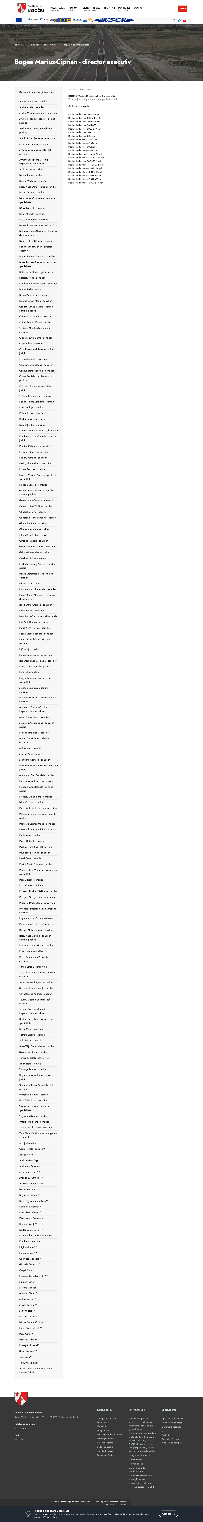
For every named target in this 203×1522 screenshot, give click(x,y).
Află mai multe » (50, 1517)
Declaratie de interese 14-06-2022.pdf (86, 158)
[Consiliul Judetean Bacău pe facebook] (178, 20)
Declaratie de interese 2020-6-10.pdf (85, 183)
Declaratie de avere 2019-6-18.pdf (84, 125)
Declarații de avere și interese (76, 45)
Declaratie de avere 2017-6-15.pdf (84, 118)
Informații (34, 45)
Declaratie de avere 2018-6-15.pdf (84, 122)
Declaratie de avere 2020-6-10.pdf (84, 129)
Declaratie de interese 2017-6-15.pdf (85, 172)
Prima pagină (20, 45)
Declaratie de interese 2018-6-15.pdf (85, 175)
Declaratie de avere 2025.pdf (82, 147)
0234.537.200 (21, 1428)
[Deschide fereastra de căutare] (174, 20)
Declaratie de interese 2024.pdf (83, 143)
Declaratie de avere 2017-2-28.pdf (84, 114)
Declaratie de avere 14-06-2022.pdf (85, 154)
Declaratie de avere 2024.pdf (82, 136)
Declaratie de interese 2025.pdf (83, 150)
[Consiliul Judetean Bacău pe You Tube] (183, 20)
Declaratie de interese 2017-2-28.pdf (85, 168)
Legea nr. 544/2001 (51, 45)
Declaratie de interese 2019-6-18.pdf (85, 179)
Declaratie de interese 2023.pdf (83, 140)
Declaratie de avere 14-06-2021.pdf (85, 161)
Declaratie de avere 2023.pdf (82, 132)
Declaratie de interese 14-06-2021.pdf (86, 165)
